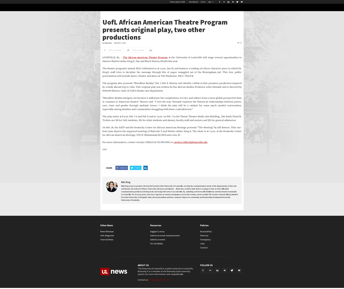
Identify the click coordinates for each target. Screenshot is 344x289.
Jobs (202, 243)
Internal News (106, 239)
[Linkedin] (228, 2)
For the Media (156, 243)
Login (209, 2)
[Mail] (233, 2)
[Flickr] (224, 2)
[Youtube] (242, 2)
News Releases (193, 2)
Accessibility (206, 231)
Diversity (204, 235)
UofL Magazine (107, 235)
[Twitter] (237, 2)
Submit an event (157, 239)
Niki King (108, 43)
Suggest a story (157, 231)
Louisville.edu (177, 274)
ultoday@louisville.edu (158, 279)
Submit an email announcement (165, 235)
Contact (203, 2)
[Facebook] (220, 2)
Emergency (205, 239)
